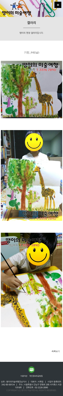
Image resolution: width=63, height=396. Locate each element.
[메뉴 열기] (57, 5)
